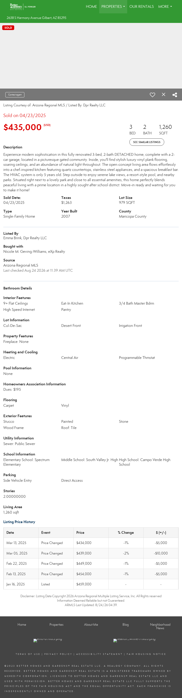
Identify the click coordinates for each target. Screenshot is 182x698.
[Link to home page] (25, 6)
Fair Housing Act (55, 686)
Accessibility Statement (99, 654)
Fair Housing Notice (146, 654)
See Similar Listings (146, 142)
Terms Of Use (28, 654)
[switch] (152, 94)
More (166, 8)
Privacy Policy (58, 654)
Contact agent (15, 94)
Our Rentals (141, 6)
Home (91, 6)
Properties (114, 8)
